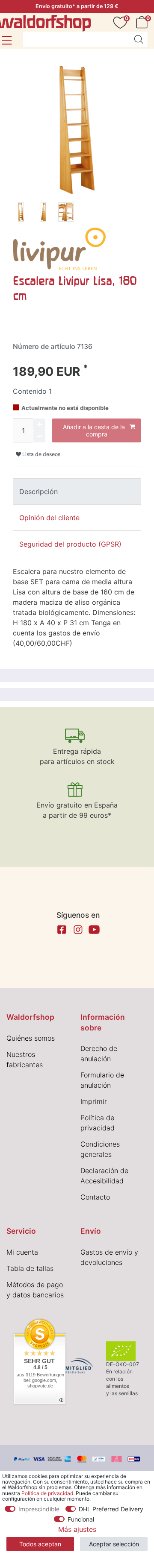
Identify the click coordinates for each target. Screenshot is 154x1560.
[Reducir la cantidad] (39, 436)
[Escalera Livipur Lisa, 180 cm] (21, 213)
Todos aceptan (40, 1544)
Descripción (38, 491)
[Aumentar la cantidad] (39, 424)
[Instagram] (77, 929)
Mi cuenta (22, 1252)
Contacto (95, 1197)
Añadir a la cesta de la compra (94, 430)
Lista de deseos (40, 454)
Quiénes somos (30, 1038)
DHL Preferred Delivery (111, 1509)
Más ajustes (77, 1529)
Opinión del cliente (49, 517)
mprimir (94, 1101)
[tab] (77, 491)
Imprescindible (38, 1509)
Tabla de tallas (29, 1268)
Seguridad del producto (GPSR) (70, 544)
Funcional (81, 1519)
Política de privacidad (47, 1493)
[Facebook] (61, 929)
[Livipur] (59, 248)
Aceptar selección (114, 1544)
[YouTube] (94, 929)
